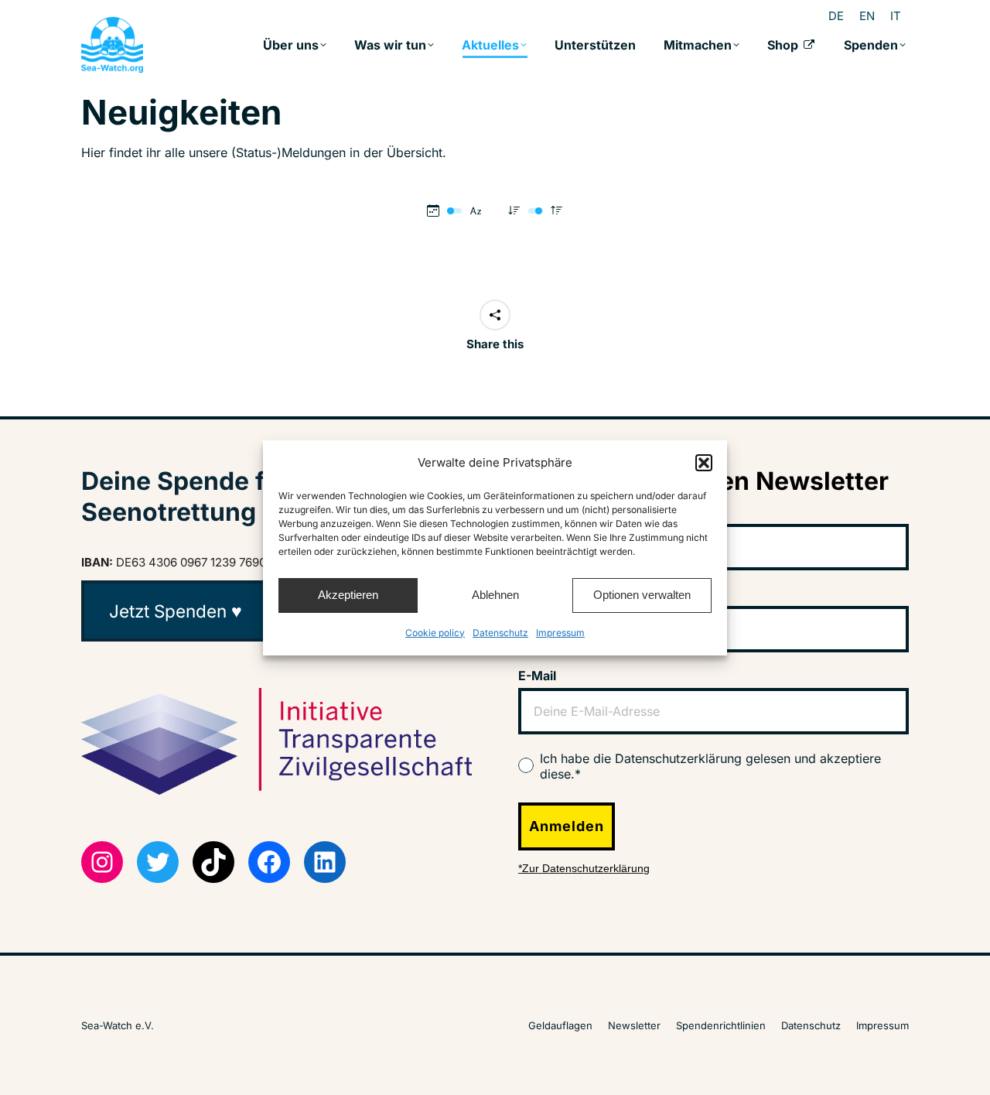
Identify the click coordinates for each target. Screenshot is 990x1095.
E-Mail (537, 675)
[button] (704, 463)
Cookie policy (435, 632)
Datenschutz (500, 632)
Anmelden (566, 826)
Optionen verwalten (642, 594)
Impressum (560, 632)
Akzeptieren (348, 594)
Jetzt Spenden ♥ (175, 611)
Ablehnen (495, 594)
